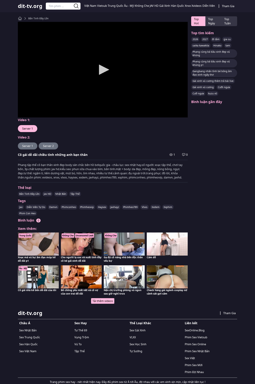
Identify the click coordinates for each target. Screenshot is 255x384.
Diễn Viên (208, 6)
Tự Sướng (136, 351)
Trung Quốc (115, 6)
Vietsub (102, 6)
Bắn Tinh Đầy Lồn (38, 18)
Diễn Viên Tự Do (36, 207)
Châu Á (24, 323)
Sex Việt (190, 358)
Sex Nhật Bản (28, 330)
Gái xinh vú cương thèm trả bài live (213, 81)
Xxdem (155, 207)
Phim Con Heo (27, 213)
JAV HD (154, 6)
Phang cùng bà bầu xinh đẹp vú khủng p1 (211, 63)
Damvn (53, 207)
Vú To (78, 344)
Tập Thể (75, 193)
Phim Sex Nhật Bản (197, 351)
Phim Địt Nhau (194, 372)
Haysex (102, 207)
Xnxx (188, 6)
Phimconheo (69, 207)
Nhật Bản (60, 193)
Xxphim (168, 207)
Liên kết (191, 323)
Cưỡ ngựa (198, 93)
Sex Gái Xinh (138, 330)
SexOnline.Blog (195, 330)
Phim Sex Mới (193, 365)
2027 (205, 39)
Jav (21, 207)
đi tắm (215, 39)
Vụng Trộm (81, 337)
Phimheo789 (130, 207)
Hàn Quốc (177, 6)
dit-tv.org (30, 6)
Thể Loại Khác (140, 323)
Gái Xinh (164, 6)
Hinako (217, 45)
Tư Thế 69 (80, 330)
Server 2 (48, 146)
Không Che (142, 6)
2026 (195, 39)
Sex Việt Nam (27, 351)
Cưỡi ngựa (224, 87)
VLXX (133, 337)
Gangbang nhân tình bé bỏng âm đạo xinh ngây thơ (212, 73)
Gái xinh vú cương (203, 87)
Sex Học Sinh (138, 344)
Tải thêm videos (102, 301)
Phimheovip (87, 207)
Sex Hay (80, 323)
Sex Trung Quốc (29, 337)
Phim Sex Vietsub (196, 337)
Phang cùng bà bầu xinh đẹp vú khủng (211, 53)
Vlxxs (144, 207)
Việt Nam (90, 6)
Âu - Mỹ (129, 6)
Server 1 (27, 128)
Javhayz (114, 207)
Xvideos (197, 6)
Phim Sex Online (195, 344)
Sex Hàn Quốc (28, 344)
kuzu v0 (212, 93)
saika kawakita (201, 45)
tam (228, 45)
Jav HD (47, 193)
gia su (227, 39)
